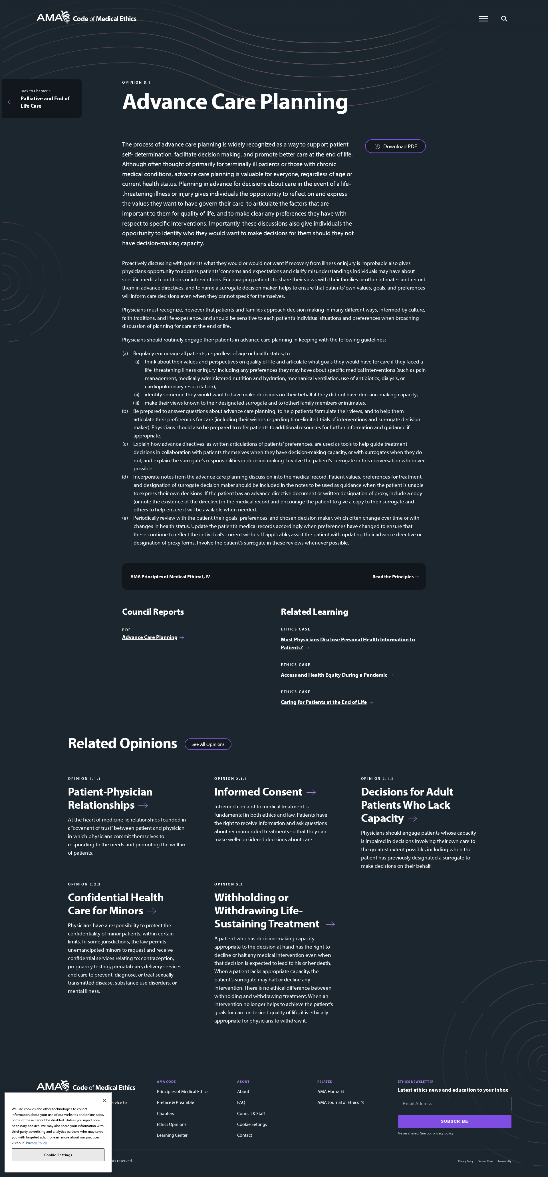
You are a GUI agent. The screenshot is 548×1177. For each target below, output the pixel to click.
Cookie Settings (252, 1124)
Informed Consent (258, 791)
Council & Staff (251, 1113)
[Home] (86, 17)
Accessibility (504, 1161)
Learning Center (172, 1135)
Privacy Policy (466, 1161)
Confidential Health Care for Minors (116, 903)
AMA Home (328, 1091)
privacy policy (443, 1133)
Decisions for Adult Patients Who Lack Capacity (407, 804)
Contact (244, 1135)
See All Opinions (208, 744)
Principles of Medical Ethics (182, 1091)
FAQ (241, 1102)
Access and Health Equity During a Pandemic (334, 674)
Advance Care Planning (150, 637)
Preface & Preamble (175, 1102)
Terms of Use (485, 1161)
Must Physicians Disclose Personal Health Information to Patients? (348, 643)
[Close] (104, 1100)
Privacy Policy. (36, 1142)
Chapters (165, 1113)
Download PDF (400, 146)
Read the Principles (393, 576)
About (243, 1091)
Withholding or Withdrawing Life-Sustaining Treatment (267, 910)
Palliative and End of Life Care (45, 102)
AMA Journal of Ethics (338, 1102)
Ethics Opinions (171, 1124)
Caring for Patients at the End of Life (324, 701)
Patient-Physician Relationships (110, 798)
